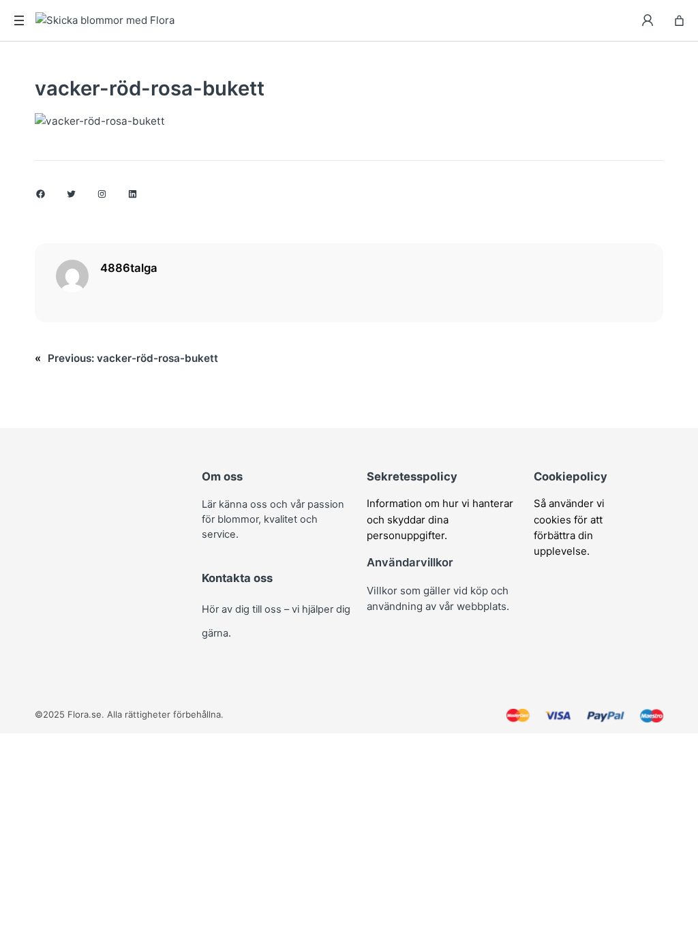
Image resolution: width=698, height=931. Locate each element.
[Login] (648, 20)
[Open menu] (19, 20)
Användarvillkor (410, 562)
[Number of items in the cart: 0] (679, 21)
